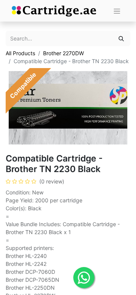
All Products (20, 53)
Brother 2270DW (63, 53)
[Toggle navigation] (117, 11)
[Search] (121, 38)
